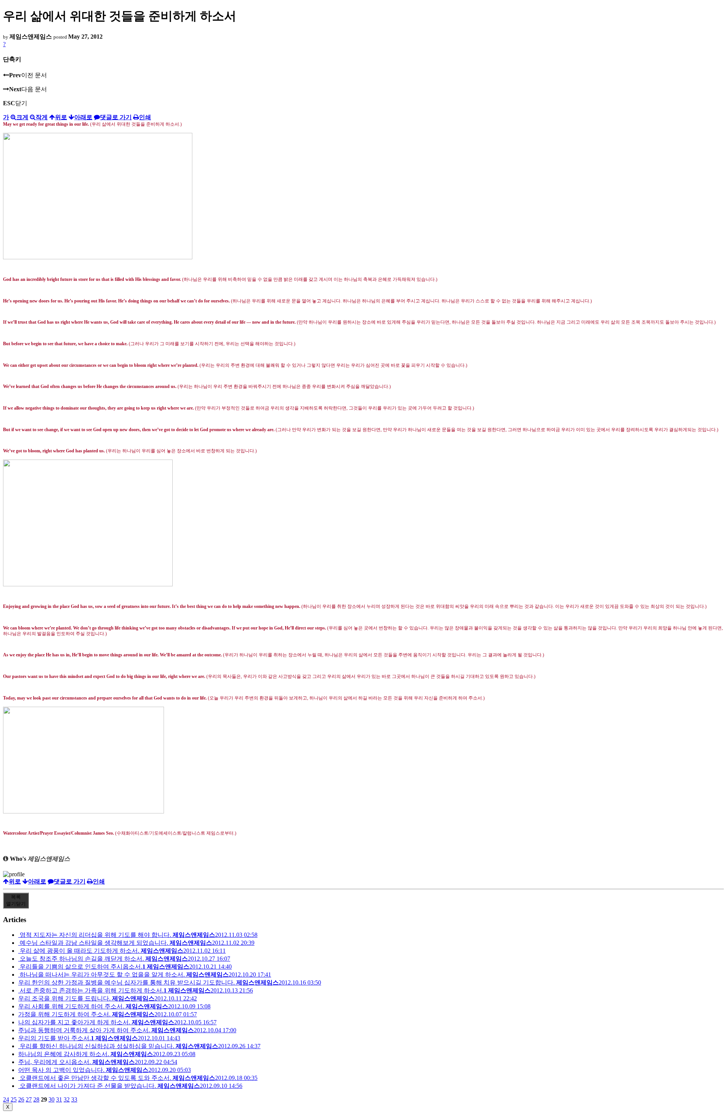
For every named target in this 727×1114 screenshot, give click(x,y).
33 (74, 1099)
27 (29, 1099)
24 (6, 1099)
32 (67, 1099)
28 (36, 1099)
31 (59, 1099)
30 (51, 1099)
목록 (16, 900)
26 (21, 1099)
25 (14, 1099)
